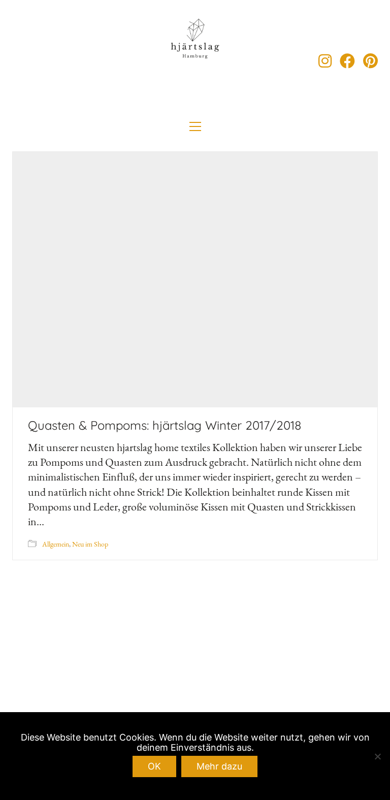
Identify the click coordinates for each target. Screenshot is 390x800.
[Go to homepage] (195, 61)
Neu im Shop (90, 544)
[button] (195, 126)
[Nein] (377, 756)
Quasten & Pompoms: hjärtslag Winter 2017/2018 (165, 425)
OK (154, 766)
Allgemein (55, 544)
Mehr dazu (219, 766)
